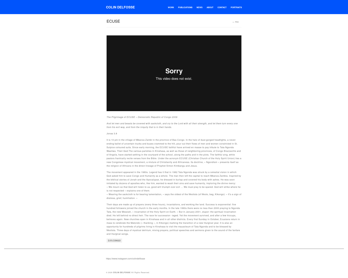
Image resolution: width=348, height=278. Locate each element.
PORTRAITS (236, 7)
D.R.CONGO (114, 240)
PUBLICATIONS (185, 7)
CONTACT (222, 7)
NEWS (200, 7)
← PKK (236, 21)
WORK (171, 7)
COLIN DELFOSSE (120, 7)
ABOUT (210, 7)
